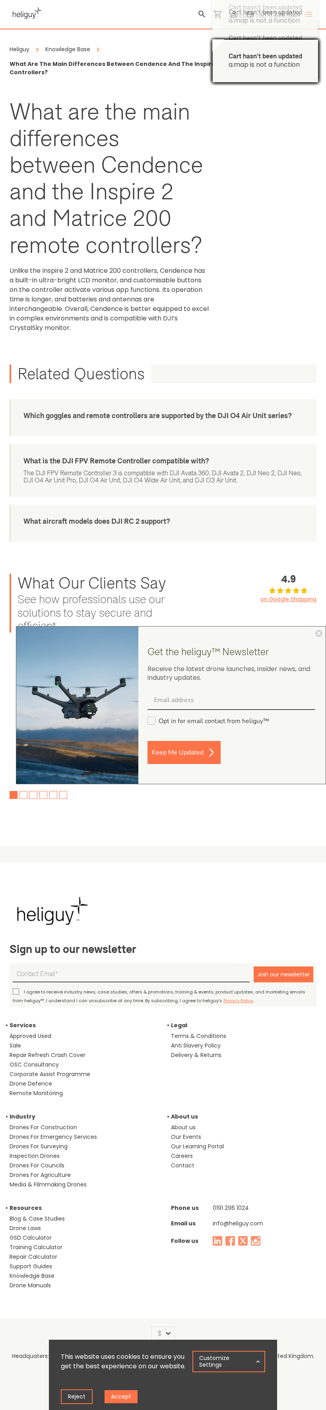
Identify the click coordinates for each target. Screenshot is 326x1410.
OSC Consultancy (34, 1065)
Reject (76, 1396)
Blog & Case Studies (37, 1219)
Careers (182, 1156)
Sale (15, 1045)
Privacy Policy (238, 1000)
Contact (182, 1165)
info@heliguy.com (238, 1223)
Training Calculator (36, 1247)
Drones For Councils (37, 1165)
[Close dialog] (319, 633)
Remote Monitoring (36, 1093)
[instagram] (255, 1241)
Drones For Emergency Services (53, 1137)
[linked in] (217, 1241)
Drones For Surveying (39, 1146)
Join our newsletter (283, 974)
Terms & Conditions (198, 1036)
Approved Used (30, 1036)
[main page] (25, 12)
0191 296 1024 (231, 1208)
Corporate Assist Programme (50, 1074)
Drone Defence (31, 1084)
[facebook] (230, 1241)
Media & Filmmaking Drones (48, 1184)
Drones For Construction (43, 1127)
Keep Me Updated (178, 752)
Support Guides (31, 1266)
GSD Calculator (31, 1238)
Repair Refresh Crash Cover (47, 1055)
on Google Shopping (288, 599)
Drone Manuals (30, 1285)
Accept (121, 1396)
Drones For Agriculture (40, 1175)
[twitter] (243, 1241)
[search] (202, 14)
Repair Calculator (33, 1257)
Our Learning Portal (197, 1146)
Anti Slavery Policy (196, 1045)
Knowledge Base (32, 1276)
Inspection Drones (35, 1156)
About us (183, 1127)
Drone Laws (25, 1228)
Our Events (186, 1137)
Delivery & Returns (196, 1055)
